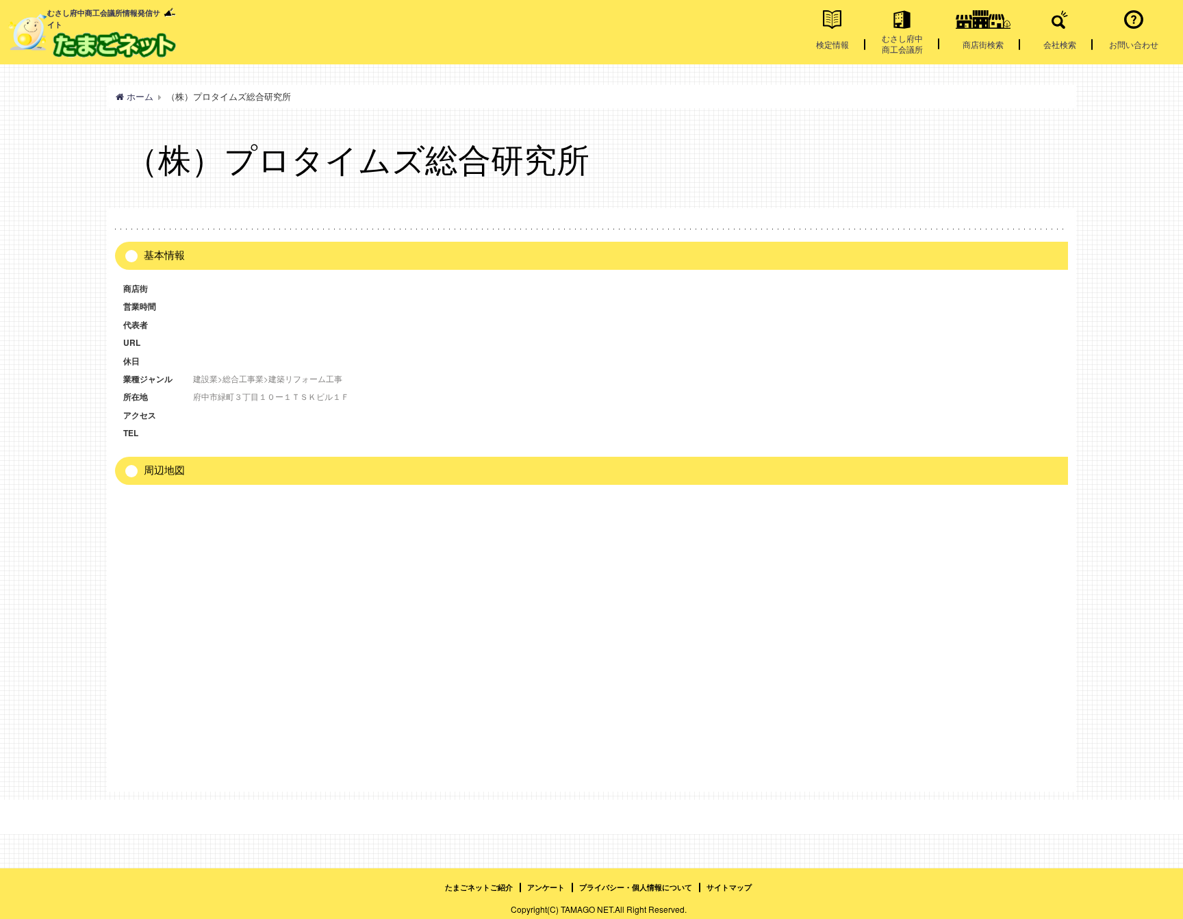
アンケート (546, 887)
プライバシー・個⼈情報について (635, 887)
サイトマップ (729, 887)
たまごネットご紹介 (479, 887)
